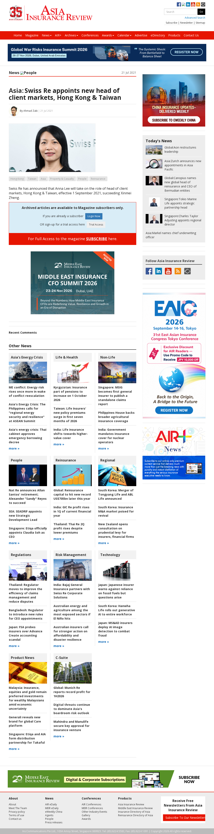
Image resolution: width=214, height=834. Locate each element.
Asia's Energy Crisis (27, 357)
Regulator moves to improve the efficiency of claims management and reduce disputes (25, 593)
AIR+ (58, 35)
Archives (70, 35)
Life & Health (67, 357)
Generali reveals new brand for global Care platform (25, 721)
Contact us (15, 819)
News (46, 35)
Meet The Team (18, 808)
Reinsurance (98, 179)
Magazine (31, 35)
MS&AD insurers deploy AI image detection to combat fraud (115, 629)
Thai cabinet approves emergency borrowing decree (27, 436)
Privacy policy (17, 812)
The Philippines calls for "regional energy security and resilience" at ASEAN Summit (27, 412)
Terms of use (16, 815)
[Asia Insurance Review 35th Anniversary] (50, 12)
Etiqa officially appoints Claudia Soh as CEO (28, 532)
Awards (107, 35)
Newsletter (186, 22)
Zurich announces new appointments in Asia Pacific (182, 165)
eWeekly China (53, 812)
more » (14, 448)
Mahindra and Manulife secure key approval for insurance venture (71, 726)
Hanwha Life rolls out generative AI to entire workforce (116, 610)
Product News (22, 657)
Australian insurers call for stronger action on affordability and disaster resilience (71, 633)
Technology (110, 554)
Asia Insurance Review (131, 804)
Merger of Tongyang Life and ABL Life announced (116, 494)
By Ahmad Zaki (29, 111)
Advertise (141, 35)
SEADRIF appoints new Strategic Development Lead (25, 515)
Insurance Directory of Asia (134, 812)
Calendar (123, 35)
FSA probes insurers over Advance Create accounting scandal (25, 633)
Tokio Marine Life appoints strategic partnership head (180, 203)
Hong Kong (17, 179)
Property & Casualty (62, 179)
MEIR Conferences (92, 808)
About (12, 804)
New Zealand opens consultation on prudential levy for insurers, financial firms (116, 530)
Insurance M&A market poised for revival (116, 511)
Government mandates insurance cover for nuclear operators (113, 436)
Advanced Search (195, 17)
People (30, 72)
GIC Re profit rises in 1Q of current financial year (72, 511)
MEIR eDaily (52, 808)
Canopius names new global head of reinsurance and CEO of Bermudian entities (180, 184)
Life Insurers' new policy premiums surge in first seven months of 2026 (70, 414)
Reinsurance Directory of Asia (135, 815)
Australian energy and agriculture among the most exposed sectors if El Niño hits (72, 612)
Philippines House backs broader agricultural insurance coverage (116, 417)
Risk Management (71, 554)
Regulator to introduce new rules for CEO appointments (26, 614)
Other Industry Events (94, 812)
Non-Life (107, 357)
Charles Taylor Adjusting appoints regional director (182, 220)
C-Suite (62, 657)
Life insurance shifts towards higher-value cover (71, 434)
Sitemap (200, 22)
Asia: (16, 90)
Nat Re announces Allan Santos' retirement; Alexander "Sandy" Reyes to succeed (28, 496)
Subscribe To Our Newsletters (186, 818)
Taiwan (32, 179)
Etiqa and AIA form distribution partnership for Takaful (27, 738)
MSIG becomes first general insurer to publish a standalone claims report (115, 395)
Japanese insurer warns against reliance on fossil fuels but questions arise (116, 591)
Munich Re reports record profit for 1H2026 (72, 692)
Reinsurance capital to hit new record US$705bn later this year (72, 494)
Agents (49, 815)
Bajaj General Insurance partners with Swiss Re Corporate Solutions (72, 591)
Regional (107, 460)
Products (174, 35)
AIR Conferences (91, 804)
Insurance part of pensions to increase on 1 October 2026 (70, 393)
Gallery (86, 815)
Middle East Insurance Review (135, 808)
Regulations (21, 554)
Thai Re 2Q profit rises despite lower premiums (69, 528)
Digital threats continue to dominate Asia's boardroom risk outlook (72, 709)
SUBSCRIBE (96, 238)
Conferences (90, 35)
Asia (43, 179)
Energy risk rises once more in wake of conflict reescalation (27, 391)
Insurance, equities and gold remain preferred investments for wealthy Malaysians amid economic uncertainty (28, 698)
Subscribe (171, 22)
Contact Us (191, 35)
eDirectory (158, 35)
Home (18, 35)
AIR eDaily (51, 804)
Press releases (53, 822)
